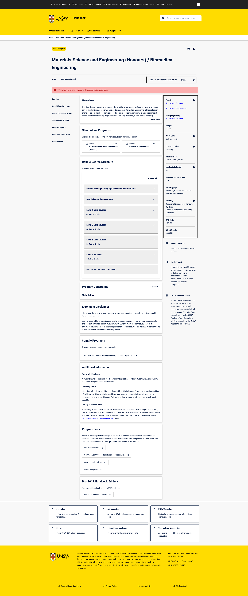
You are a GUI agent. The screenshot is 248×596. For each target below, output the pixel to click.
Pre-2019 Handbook (62, 4)
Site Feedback (181, 586)
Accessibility (146, 586)
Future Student (112, 4)
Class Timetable (166, 4)
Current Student (94, 4)
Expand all (152, 178)
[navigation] (110, 355)
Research (127, 4)
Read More (155, 119)
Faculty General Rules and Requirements (98, 418)
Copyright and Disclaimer (71, 586)
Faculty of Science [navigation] (176, 103)
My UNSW (79, 4)
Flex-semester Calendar (145, 4)
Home (51, 38)
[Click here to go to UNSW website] (58, 19)
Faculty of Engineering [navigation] (178, 108)
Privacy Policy (111, 586)
